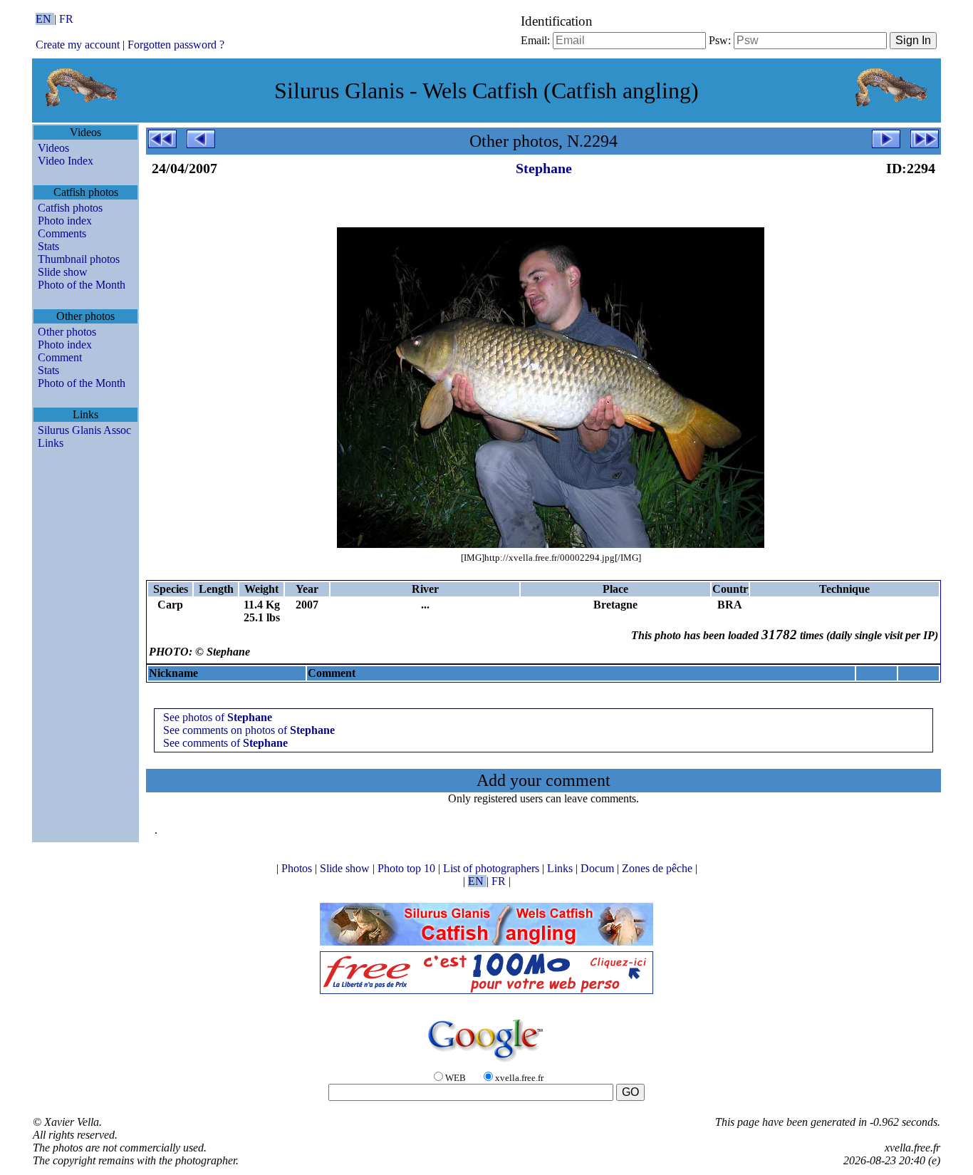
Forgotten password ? (176, 44)
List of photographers (492, 868)
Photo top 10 (408, 868)
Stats (48, 246)
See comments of (225, 743)
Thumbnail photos (79, 259)
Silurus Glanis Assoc (84, 430)
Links (50, 443)
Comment (60, 357)
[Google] (486, 1063)
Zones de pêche (658, 868)
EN (45, 19)
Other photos (67, 332)
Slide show (63, 272)
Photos (298, 868)
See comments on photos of (249, 730)
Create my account (78, 44)
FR (66, 19)
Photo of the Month (81, 285)
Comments (62, 233)
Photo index (65, 220)
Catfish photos (70, 208)
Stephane (544, 168)
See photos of (217, 717)
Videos (53, 148)
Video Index (65, 161)
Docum (599, 868)
